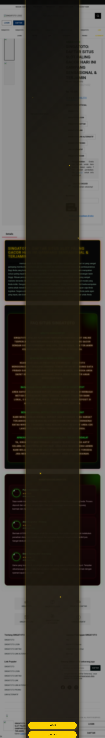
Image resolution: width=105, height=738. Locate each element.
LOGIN (52, 725)
